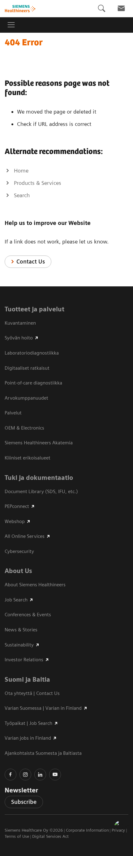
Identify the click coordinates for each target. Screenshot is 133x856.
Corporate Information (87, 830)
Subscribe (23, 802)
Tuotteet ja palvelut (34, 309)
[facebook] (10, 774)
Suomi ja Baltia (27, 679)
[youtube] (55, 774)
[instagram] (25, 774)
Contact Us (30, 261)
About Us (18, 571)
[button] (121, 828)
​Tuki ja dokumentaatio (39, 477)
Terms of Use (17, 836)
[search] (101, 8)
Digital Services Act (50, 836)
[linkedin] (40, 774)
